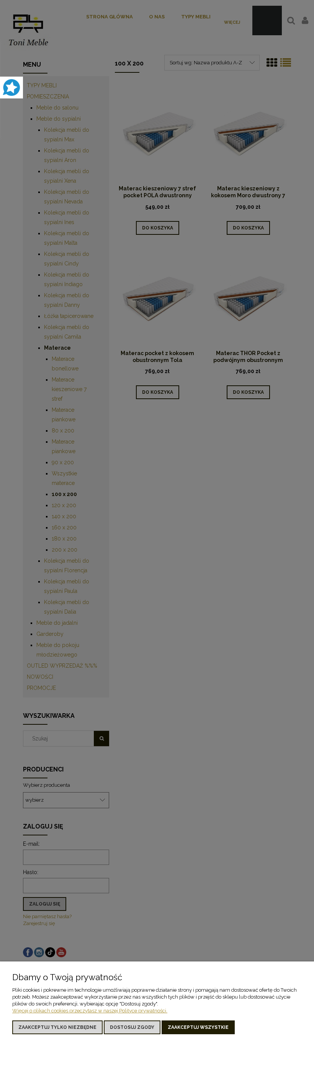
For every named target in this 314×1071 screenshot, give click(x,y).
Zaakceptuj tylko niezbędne (57, 1027)
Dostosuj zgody (132, 1027)
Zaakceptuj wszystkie (198, 1027)
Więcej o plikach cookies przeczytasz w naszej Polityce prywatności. (89, 1011)
